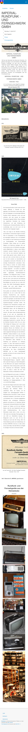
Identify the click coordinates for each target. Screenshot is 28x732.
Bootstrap (3, 721)
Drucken (12, 8)
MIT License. (10, 722)
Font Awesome (4, 724)
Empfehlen (5, 8)
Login (4, 713)
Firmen (6, 37)
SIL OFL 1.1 (18, 724)
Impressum (5, 716)
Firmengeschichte (8, 40)
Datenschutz (5, 719)
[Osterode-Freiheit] (1, 2)
